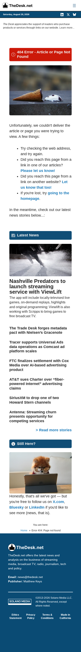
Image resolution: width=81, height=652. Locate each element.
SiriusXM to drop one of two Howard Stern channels (34, 400)
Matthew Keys (32, 581)
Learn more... (66, 27)
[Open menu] (74, 5)
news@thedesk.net (30, 577)
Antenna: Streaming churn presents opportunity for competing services (32, 416)
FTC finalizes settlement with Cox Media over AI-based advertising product (39, 365)
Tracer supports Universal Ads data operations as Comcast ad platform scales (37, 346)
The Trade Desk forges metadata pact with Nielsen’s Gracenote (38, 330)
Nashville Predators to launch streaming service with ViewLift (37, 286)
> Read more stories (54, 430)
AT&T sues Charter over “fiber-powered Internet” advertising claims (36, 383)
